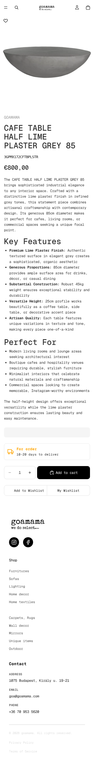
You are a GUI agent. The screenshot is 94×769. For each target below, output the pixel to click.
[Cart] (87, 7)
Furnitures (19, 571)
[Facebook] (28, 542)
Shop (13, 560)
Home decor (19, 594)
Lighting (17, 586)
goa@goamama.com (24, 696)
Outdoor (16, 649)
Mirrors (16, 633)
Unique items (21, 641)
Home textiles (22, 602)
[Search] (16, 7)
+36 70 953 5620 (24, 711)
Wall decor (19, 625)
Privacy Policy (21, 743)
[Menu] (6, 7)
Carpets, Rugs (22, 618)
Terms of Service (23, 751)
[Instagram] (14, 542)
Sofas (14, 579)
